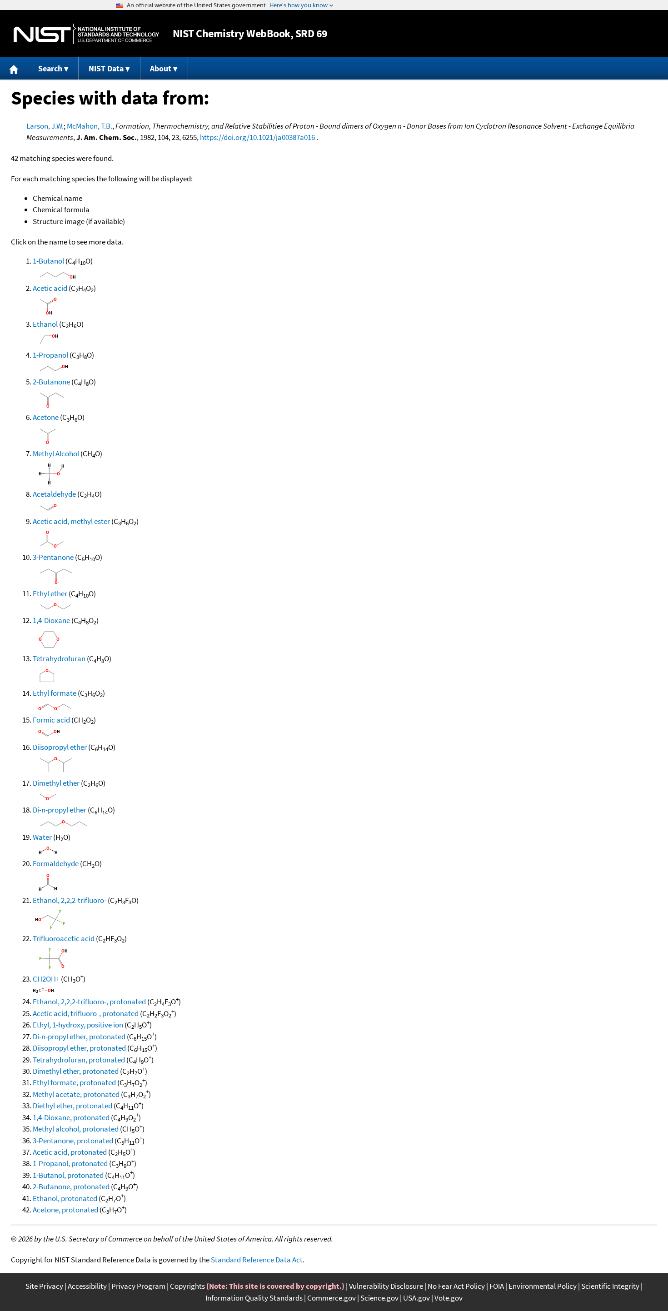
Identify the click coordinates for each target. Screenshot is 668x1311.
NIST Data (106, 68)
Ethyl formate (54, 693)
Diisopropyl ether (60, 747)
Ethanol (45, 324)
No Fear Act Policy (456, 1286)
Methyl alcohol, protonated (76, 1129)
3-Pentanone (53, 557)
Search (50, 68)
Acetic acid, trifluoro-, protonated (86, 1013)
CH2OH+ (46, 979)
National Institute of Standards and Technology (86, 34)
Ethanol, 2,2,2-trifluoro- (69, 900)
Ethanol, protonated (65, 1198)
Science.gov (379, 1298)
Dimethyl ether (56, 783)
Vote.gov (448, 1298)
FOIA (496, 1286)
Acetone (46, 417)
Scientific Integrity (610, 1286)
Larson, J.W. (45, 126)
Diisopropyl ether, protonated (79, 1048)
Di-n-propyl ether (59, 810)
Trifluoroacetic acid (64, 938)
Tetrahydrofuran (59, 658)
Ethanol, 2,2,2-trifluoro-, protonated (89, 1002)
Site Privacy (44, 1286)
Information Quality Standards (254, 1298)
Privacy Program (138, 1286)
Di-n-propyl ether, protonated (79, 1037)
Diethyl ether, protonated (72, 1106)
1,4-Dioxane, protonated (71, 1117)
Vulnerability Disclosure (386, 1286)
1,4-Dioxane (51, 620)
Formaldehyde (56, 863)
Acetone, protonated (65, 1210)
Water (42, 837)
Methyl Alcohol (56, 454)
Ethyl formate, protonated (74, 1082)
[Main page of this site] (14, 68)
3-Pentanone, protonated (73, 1141)
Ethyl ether (50, 593)
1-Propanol (50, 355)
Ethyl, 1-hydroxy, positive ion (78, 1025)
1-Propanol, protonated (70, 1163)
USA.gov (416, 1298)
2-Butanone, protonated (71, 1186)
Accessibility (87, 1286)
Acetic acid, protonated (70, 1152)
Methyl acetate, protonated (76, 1094)
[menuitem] (14, 68)
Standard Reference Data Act (257, 1260)
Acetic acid (50, 288)
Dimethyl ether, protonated (76, 1071)
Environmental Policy (542, 1286)
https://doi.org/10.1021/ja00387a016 (257, 137)
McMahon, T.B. (89, 126)
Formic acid (51, 720)
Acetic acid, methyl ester (71, 521)
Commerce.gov (331, 1298)
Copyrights (187, 1286)
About (160, 68)
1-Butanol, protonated (68, 1175)
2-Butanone (51, 382)
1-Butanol (48, 261)
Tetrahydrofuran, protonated (79, 1060)
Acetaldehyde (54, 494)
